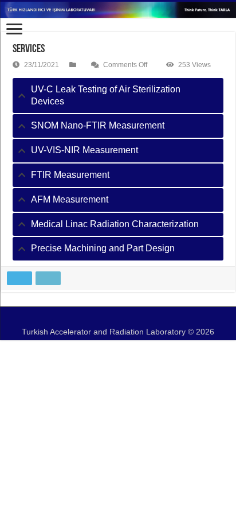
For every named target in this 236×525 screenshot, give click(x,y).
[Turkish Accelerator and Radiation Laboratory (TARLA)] (118, 10)
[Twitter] (112, 318)
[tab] (118, 96)
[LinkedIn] (124, 318)
